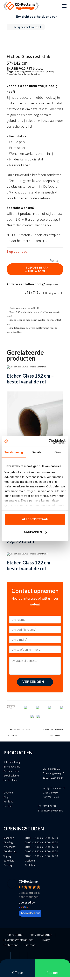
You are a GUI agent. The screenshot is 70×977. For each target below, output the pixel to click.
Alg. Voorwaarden (41, 935)
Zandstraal (35, 74)
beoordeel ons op (32, 913)
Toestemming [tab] (13, 452)
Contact (8, 806)
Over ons (8, 792)
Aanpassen (33, 532)
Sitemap (30, 945)
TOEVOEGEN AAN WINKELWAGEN (36, 269)
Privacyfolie (12, 74)
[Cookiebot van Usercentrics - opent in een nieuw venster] (49, 441)
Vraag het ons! (52, 284)
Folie (39, 71)
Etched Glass (31, 71)
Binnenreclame (12, 766)
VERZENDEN (33, 682)
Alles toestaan (35, 519)
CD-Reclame (28, 881)
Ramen (27, 74)
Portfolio (8, 801)
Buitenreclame (11, 771)
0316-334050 (50, 792)
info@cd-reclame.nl (54, 788)
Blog (6, 797)
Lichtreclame (11, 780)
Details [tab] (36, 452)
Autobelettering (12, 762)
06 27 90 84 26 (51, 797)
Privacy (50, 71)
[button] (64, 6)
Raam (20, 74)
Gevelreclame (11, 775)
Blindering (19, 71)
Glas (44, 71)
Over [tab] (57, 452)
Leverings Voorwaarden (18, 940)
